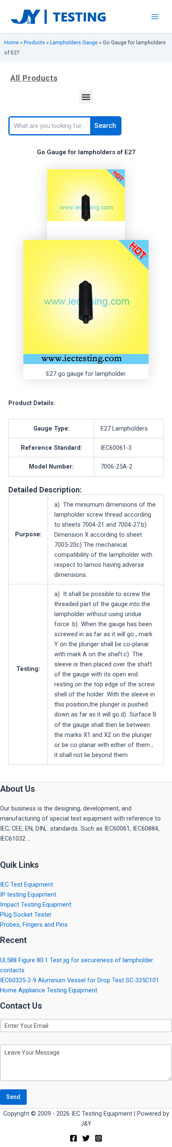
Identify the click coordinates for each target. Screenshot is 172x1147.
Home (11, 42)
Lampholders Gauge (74, 42)
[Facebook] (73, 1138)
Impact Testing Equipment (35, 904)
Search (105, 126)
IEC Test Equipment (26, 884)
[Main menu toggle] (155, 16)
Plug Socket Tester (26, 914)
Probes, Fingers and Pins (34, 924)
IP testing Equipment (28, 894)
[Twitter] (86, 1138)
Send (13, 1096)
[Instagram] (98, 1138)
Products (34, 42)
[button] (86, 97)
